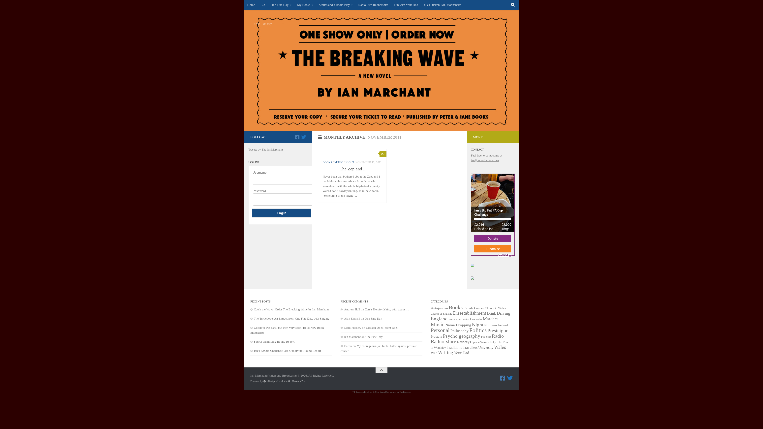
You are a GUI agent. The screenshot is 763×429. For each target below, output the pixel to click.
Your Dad (461, 353)
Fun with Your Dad (406, 5)
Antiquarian (439, 308)
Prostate (436, 336)
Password (259, 191)
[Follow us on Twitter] (303, 137)
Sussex (484, 342)
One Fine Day (280, 5)
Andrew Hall (352, 309)
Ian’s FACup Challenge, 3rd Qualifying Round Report (287, 350)
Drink (491, 313)
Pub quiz (486, 336)
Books (327, 162)
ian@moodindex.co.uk (485, 160)
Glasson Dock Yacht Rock (382, 327)
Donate (493, 238)
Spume (475, 342)
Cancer (479, 308)
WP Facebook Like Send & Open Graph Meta (370, 392)
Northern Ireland (496, 325)
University (485, 348)
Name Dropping (458, 325)
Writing (445, 352)
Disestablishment (469, 313)
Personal (440, 330)
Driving (503, 313)
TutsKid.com (405, 392)
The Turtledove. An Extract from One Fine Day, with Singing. (292, 318)
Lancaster (476, 319)
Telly (493, 342)
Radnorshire (443, 341)
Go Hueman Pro (296, 381)
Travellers (470, 347)
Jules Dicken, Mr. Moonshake (442, 5)
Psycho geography (461, 336)
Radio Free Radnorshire (373, 5)
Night (350, 162)
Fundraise (493, 249)
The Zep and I (352, 168)
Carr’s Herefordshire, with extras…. (387, 309)
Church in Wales (495, 308)
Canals (468, 308)
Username (259, 172)
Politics (478, 330)
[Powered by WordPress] (264, 381)
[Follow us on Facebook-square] (297, 137)
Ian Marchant (352, 336)
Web (434, 353)
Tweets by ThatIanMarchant (265, 149)
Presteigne (497, 330)
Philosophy (459, 331)
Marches (491, 318)
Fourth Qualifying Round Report (274, 341)
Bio (262, 5)
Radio (498, 336)
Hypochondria (462, 319)
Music (338, 162)
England (439, 318)
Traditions (454, 347)
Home (251, 5)
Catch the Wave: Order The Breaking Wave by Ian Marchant (291, 309)
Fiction (451, 320)
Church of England (441, 313)
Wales (500, 347)
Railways (464, 342)
